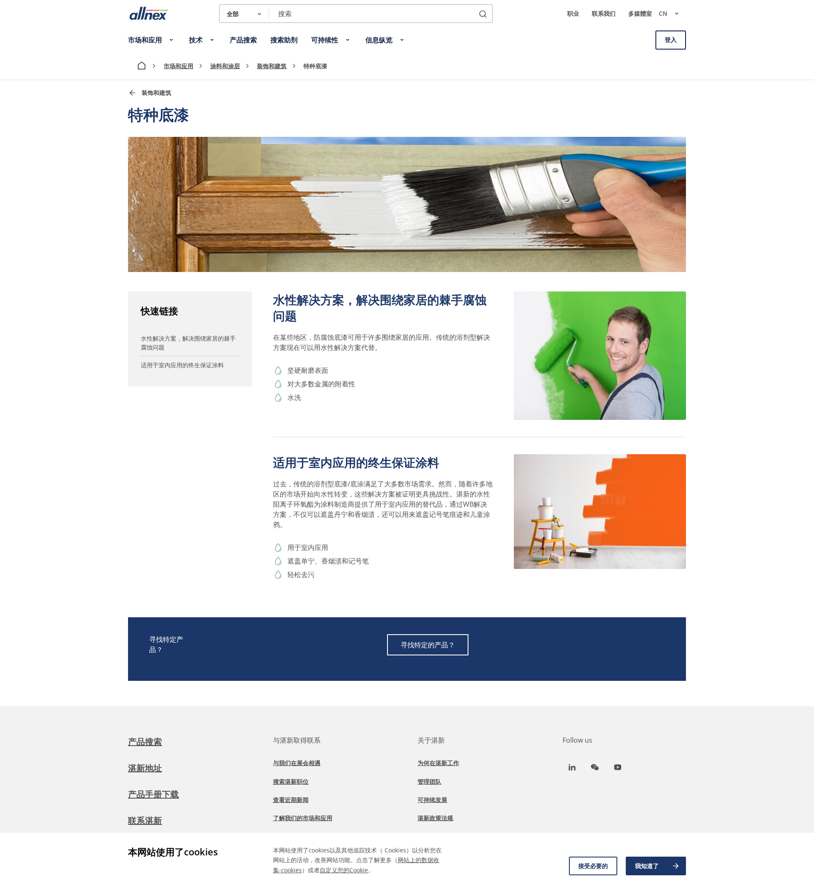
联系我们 (604, 13)
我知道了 (647, 866)
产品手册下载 (153, 794)
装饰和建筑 (272, 66)
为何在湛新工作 (438, 763)
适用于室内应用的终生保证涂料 (182, 365)
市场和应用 (178, 66)
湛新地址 (145, 768)
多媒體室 (640, 13)
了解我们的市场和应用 (302, 818)
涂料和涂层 (225, 66)
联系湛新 (145, 820)
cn (663, 13)
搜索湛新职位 (291, 781)
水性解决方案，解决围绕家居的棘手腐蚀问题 (188, 342)
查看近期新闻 (291, 800)
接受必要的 (593, 866)
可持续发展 (432, 800)
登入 (671, 40)
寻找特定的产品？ (428, 644)
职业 (573, 13)
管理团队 (429, 781)
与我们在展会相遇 (297, 763)
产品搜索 (145, 741)
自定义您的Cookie (344, 870)
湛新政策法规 (435, 818)
